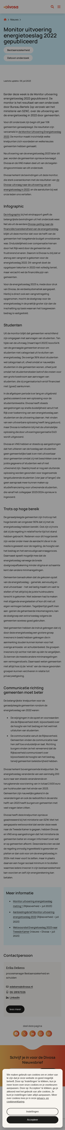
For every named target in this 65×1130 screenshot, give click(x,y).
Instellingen (32, 1111)
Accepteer (32, 1119)
